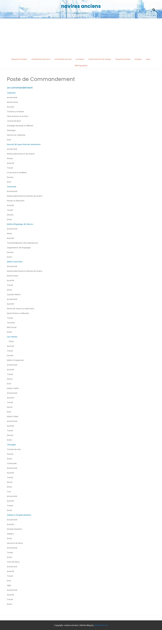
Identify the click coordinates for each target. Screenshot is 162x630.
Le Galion (80, 59)
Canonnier (11, 186)
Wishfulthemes (101, 625)
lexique (138, 59)
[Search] (154, 9)
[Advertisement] (81, 37)
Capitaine (11, 93)
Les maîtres (12, 336)
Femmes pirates (122, 59)
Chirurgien (11, 444)
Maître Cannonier (14, 261)
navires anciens (81, 6)
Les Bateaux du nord (40, 59)
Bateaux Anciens (19, 59)
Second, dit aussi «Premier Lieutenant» (24, 144)
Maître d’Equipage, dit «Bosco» (20, 224)
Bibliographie (81, 65)
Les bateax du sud (63, 59)
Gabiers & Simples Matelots (19, 515)
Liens (148, 59)
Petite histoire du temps (100, 59)
